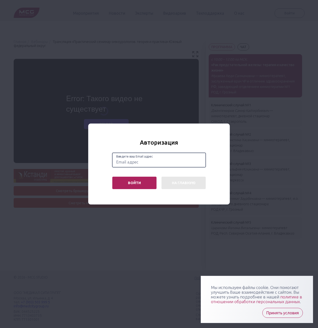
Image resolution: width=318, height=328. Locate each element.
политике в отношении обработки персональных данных (256, 299)
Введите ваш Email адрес (134, 156)
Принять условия (282, 313)
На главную (184, 183)
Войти (134, 183)
